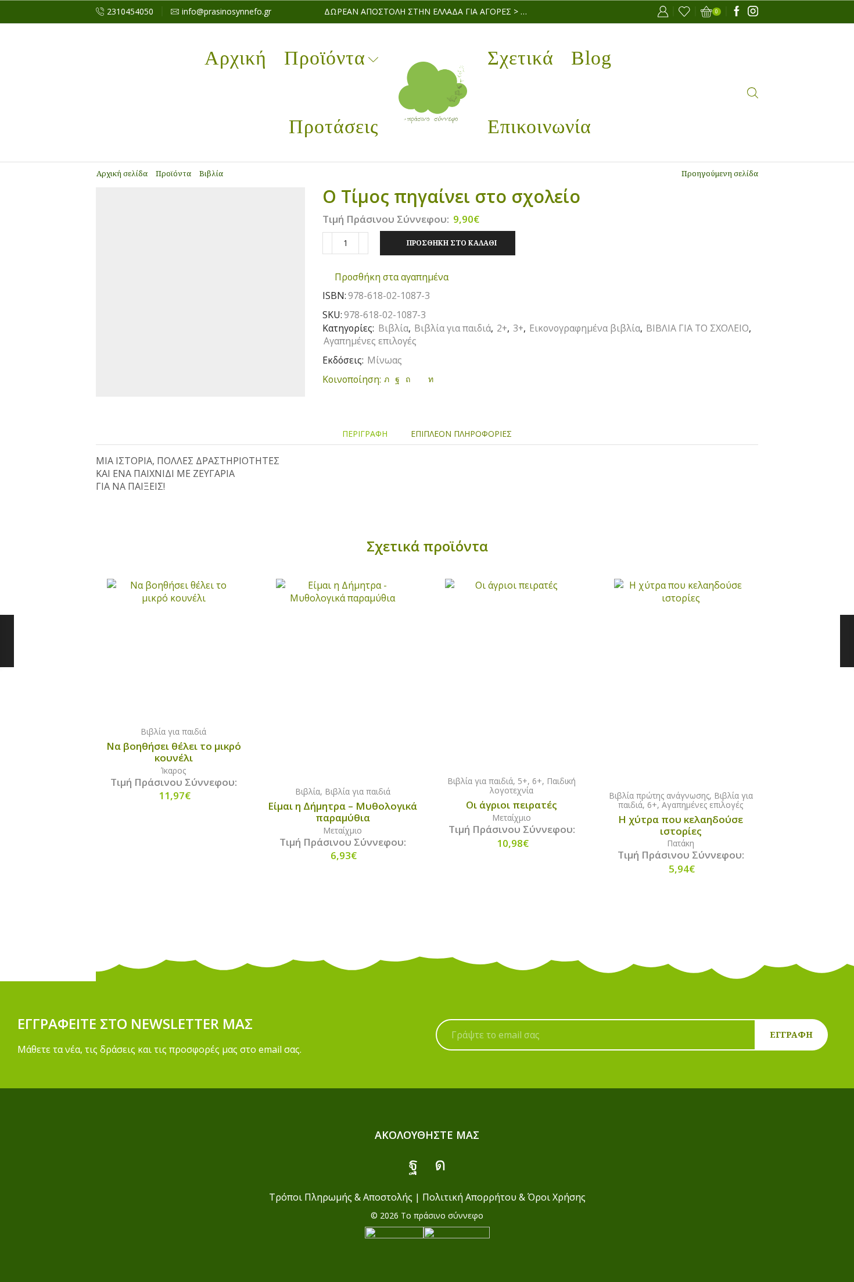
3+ (518, 328)
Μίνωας (384, 360)
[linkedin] (429, 378)
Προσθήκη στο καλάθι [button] (185, 646)
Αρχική (235, 58)
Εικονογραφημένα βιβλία (584, 328)
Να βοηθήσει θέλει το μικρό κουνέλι (173, 752)
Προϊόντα (324, 58)
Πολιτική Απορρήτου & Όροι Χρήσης (504, 1197)
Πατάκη (680, 843)
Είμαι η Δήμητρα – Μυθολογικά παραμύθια (342, 812)
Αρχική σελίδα (122, 173)
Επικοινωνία (539, 126)
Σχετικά (520, 58)
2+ (502, 328)
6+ (537, 780)
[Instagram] (753, 11)
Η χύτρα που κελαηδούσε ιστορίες (680, 825)
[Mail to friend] (419, 378)
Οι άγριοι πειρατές (511, 805)
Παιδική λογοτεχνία (533, 785)
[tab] (365, 433)
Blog (591, 58)
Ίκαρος (173, 770)
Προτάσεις (333, 126)
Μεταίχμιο (342, 830)
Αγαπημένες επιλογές (370, 340)
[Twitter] (386, 378)
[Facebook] (736, 11)
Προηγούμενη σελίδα (719, 173)
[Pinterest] (408, 378)
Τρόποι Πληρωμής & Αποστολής (340, 1197)
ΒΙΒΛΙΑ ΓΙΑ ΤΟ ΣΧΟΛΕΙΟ (697, 328)
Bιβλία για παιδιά (452, 328)
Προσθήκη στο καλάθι (452, 242)
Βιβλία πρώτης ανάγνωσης (659, 795)
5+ (523, 780)
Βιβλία (211, 173)
